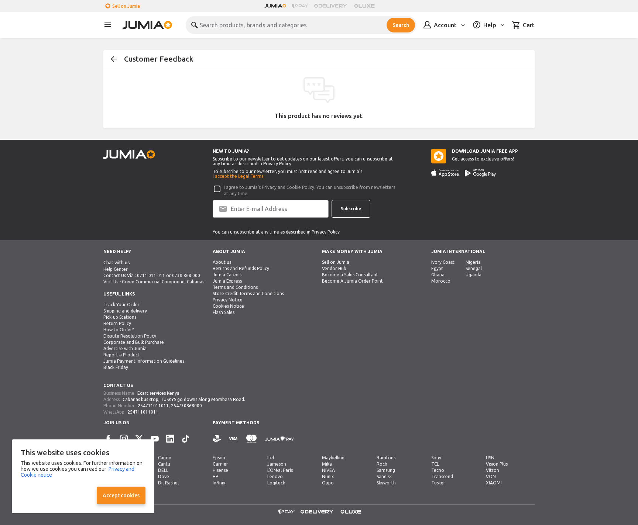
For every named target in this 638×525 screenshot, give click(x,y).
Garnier (220, 464)
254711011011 (153, 405)
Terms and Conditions (235, 287)
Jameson (276, 464)
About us (222, 262)
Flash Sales (223, 312)
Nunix (328, 476)
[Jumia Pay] (300, 5)
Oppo (328, 482)
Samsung (386, 470)
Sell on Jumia (126, 6)
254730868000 (186, 405)
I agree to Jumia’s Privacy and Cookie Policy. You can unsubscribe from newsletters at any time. (309, 190)
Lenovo (275, 476)
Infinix (219, 482)
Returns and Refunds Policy (241, 268)
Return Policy (117, 323)
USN (490, 457)
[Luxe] (364, 5)
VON (491, 476)
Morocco (440, 281)
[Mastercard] (251, 438)
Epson (219, 457)
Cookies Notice (228, 306)
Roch (382, 464)
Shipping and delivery (125, 310)
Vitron (492, 470)
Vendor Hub (334, 268)
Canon (164, 457)
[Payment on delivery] (217, 438)
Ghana (438, 274)
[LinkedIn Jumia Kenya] (170, 438)
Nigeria (473, 262)
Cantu (164, 464)
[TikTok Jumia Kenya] (185, 438)
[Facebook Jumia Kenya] (108, 438)
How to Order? (118, 329)
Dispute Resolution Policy (129, 336)
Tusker (438, 482)
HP (215, 476)
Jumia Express (227, 281)
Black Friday (115, 367)
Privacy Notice (228, 299)
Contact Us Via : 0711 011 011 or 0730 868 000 (151, 275)
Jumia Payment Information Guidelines (143, 361)
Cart (529, 25)
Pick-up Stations (119, 317)
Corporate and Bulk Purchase (133, 342)
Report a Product (121, 354)
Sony (436, 457)
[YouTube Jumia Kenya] (154, 438)
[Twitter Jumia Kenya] (139, 438)
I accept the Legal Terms (238, 176)
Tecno (437, 470)
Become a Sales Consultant (350, 274)
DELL (163, 470)
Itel (270, 457)
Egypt (437, 268)
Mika (327, 464)
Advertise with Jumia (125, 348)
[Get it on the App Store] (445, 173)
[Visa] (233, 438)
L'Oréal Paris (280, 470)
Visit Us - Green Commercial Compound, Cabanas (153, 281)
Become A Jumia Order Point (352, 281)
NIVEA (328, 470)
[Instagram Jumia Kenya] (123, 438)
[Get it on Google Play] (480, 173)
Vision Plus (497, 464)
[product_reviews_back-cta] (113, 59)
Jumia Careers (227, 274)
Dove (163, 476)
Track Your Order (121, 304)
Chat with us (116, 262)
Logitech (276, 482)
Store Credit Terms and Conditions (248, 293)
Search (400, 25)
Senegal (474, 268)
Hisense (220, 470)
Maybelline (333, 457)
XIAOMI (494, 482)
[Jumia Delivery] (331, 5)
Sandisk (384, 476)
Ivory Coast (443, 262)
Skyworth (386, 482)
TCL (435, 464)
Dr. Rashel (168, 482)
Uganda (473, 274)
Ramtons (386, 457)
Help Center (115, 269)
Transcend (442, 476)
